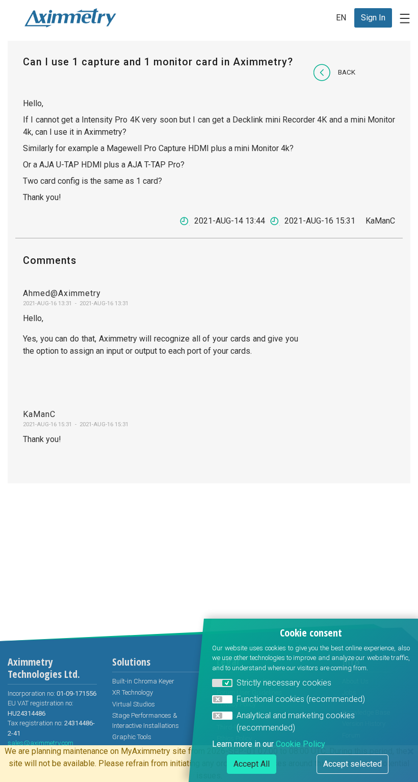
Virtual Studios (133, 704)
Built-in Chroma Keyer (143, 681)
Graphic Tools (131, 737)
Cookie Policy (300, 744)
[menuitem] (373, 18)
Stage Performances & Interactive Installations (145, 720)
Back (346, 72)
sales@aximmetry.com (40, 743)
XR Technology (132, 692)
